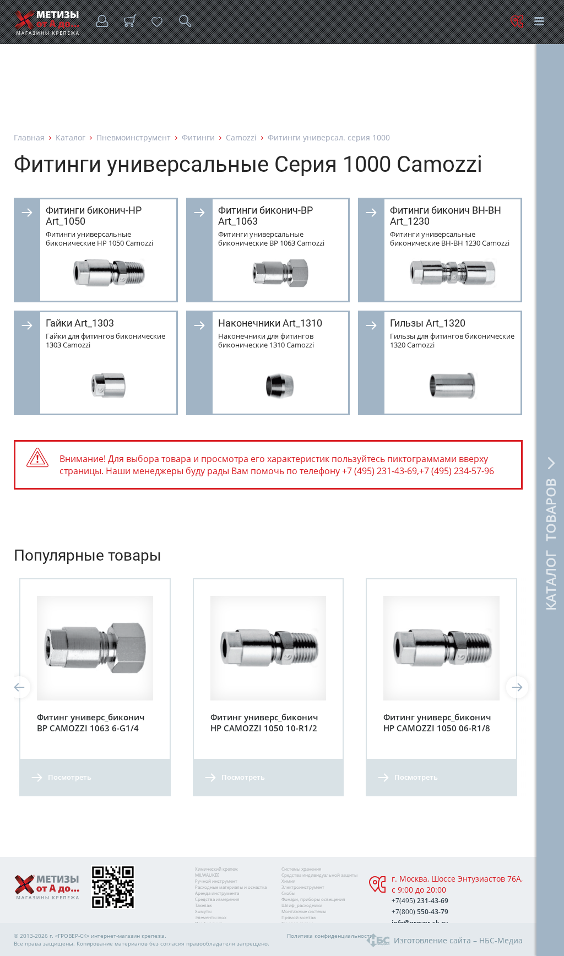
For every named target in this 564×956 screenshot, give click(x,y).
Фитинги (198, 137)
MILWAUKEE (207, 875)
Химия (288, 881)
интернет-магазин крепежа (128, 935)
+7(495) (420, 900)
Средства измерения (217, 899)
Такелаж (203, 905)
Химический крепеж (216, 869)
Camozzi (241, 137)
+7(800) (420, 911)
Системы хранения (301, 869)
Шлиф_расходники (301, 905)
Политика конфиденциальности (330, 935)
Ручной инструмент (216, 881)
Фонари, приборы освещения (313, 899)
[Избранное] (157, 22)
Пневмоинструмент (133, 137)
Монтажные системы (303, 911)
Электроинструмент (302, 887)
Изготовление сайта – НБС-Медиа (458, 940)
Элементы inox (210, 917)
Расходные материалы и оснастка (231, 887)
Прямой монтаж (298, 917)
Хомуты (203, 911)
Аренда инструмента (217, 893)
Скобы (288, 893)
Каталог (70, 137)
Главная (29, 137)
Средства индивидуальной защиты (319, 875)
